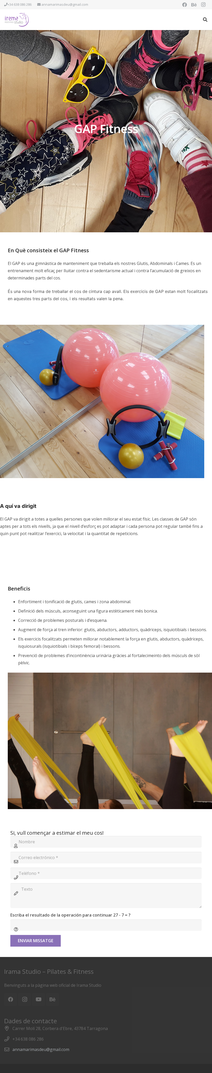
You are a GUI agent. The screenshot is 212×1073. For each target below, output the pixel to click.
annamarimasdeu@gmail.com (40, 1049)
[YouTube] (38, 999)
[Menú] (195, 19)
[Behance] (194, 4)
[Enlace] (17, 19)
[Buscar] (205, 19)
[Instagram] (203, 4)
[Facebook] (184, 4)
